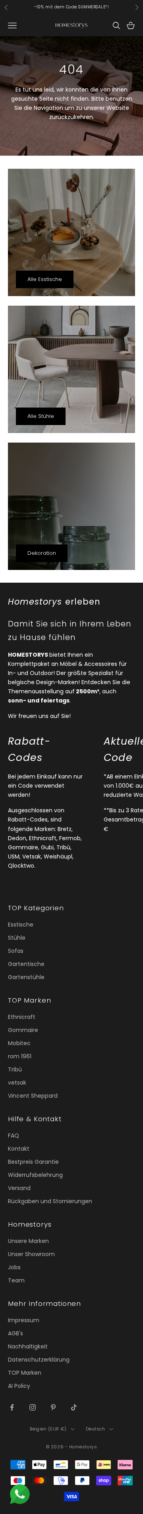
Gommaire (23, 1030)
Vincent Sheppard (33, 1096)
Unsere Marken (28, 1241)
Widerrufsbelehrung (35, 1175)
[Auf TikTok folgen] (74, 1407)
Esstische (20, 925)
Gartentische (26, 964)
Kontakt (18, 1149)
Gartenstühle (26, 977)
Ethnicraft (21, 1017)
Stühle (16, 938)
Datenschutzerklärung (39, 1360)
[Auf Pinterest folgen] (53, 1407)
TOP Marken (24, 1373)
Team (16, 1280)
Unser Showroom (31, 1254)
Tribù (15, 1069)
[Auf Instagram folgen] (33, 1407)
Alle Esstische (44, 279)
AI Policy (19, 1386)
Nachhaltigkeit (28, 1346)
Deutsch (95, 1429)
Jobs (14, 1267)
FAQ (13, 1135)
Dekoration (41, 553)
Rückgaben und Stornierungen (50, 1201)
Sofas (15, 951)
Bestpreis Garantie (33, 1162)
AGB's (15, 1333)
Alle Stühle (40, 416)
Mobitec (19, 1043)
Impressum (23, 1320)
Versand (19, 1188)
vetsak (17, 1083)
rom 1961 (19, 1056)
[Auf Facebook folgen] (12, 1407)
